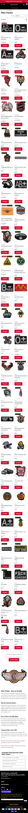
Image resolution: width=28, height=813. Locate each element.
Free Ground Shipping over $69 (14, 7)
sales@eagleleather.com (7, 778)
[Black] (2, 617)
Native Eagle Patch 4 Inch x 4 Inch (20, 324)
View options (5, 45)
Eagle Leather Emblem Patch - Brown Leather (6, 219)
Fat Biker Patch (18, 63)
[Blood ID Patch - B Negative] (7, 287)
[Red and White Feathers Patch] (7, 630)
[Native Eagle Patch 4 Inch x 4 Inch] (21, 314)
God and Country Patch (21, 142)
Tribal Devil (4, 90)
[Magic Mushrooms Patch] (21, 601)
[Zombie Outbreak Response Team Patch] (21, 261)
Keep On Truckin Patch (6, 481)
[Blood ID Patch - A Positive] (7, 522)
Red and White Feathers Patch (7, 640)
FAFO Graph (4, 584)
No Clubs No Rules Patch (7, 402)
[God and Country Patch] (21, 133)
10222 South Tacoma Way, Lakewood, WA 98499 (15, 775)
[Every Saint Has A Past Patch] (7, 548)
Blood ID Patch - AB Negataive (5, 38)
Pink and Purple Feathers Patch (19, 403)
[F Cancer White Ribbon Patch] (21, 575)
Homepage (3, 10)
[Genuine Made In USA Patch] (21, 210)
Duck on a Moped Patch (20, 454)
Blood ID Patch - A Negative (5, 64)
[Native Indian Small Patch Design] (21, 419)
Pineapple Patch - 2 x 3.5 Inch (20, 532)
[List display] (26, 19)
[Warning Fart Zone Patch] (21, 548)
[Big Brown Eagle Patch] (7, 366)
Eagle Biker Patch (5, 349)
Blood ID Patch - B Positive (19, 640)
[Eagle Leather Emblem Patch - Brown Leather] (7, 210)
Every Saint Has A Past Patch (6, 559)
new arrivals (16, 740)
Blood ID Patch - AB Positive (19, 194)
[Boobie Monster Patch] (7, 314)
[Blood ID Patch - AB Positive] (21, 184)
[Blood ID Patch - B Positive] (21, 630)
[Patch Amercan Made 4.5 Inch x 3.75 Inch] (7, 107)
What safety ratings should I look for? (10, 760)
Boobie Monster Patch (6, 323)
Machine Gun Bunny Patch (6, 455)
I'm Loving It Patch (19, 297)
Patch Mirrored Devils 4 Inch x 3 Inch (21, 91)
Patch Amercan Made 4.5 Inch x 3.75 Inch (7, 117)
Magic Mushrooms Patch (21, 610)
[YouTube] (7, 789)
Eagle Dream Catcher (6, 246)
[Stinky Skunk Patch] (7, 184)
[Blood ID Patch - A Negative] (7, 54)
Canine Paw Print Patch (7, 167)
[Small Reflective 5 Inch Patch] (21, 158)
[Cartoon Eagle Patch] (7, 133)
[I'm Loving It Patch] (21, 287)
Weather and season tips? (8, 766)
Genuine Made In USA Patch (20, 220)
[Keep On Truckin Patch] (7, 471)
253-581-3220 (5, 776)
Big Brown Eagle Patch (6, 375)
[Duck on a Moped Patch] (21, 445)
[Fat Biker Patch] (21, 54)
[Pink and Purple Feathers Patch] (21, 393)
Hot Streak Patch (19, 116)
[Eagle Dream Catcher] (7, 237)
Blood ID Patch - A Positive (5, 532)
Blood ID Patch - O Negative (19, 38)
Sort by (12, 15)
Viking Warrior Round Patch (6, 506)
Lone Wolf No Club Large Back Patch (21, 376)
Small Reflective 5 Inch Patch (20, 168)
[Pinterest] (4, 789)
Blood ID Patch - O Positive (19, 350)
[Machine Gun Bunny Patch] (7, 445)
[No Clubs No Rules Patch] (7, 393)
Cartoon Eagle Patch (6, 142)
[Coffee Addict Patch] (21, 496)
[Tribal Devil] (7, 81)
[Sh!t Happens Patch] (7, 261)
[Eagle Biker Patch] (7, 340)
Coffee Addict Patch (20, 505)
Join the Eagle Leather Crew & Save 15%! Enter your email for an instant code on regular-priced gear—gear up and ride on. (11, 796)
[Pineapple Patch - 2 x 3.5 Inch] (21, 522)
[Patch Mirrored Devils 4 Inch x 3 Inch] (21, 81)
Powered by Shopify (19, 807)
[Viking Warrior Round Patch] (7, 496)
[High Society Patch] (21, 237)
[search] (4, 4)
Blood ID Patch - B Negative (5, 298)
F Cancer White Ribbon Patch (20, 585)
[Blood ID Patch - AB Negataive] (7, 28)
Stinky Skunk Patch (6, 193)
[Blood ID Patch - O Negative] (21, 28)
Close (26, 1)
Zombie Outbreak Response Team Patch (20, 271)
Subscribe (25, 800)
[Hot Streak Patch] (21, 107)
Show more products (14, 659)
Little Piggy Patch (19, 481)
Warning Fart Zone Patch (19, 559)
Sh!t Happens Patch (6, 270)
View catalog (2, 4)
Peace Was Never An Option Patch (6, 429)
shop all (8, 742)
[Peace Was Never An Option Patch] (7, 419)
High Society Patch (19, 246)
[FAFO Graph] (7, 575)
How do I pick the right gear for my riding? (10, 757)
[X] (12, 789)
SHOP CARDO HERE (17, 1)
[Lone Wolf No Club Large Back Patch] (21, 366)
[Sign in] (23, 4)
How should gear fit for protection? (9, 763)
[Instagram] (1, 789)
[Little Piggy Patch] (21, 471)
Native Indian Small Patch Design (19, 429)
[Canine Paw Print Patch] (7, 158)
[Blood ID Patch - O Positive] (21, 340)
